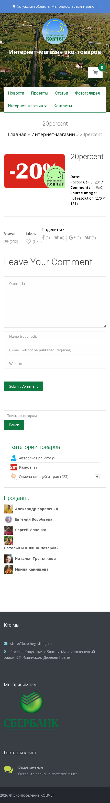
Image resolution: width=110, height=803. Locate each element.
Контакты (62, 106)
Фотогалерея (87, 93)
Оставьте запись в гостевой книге (48, 773)
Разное (25, 467)
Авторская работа (35, 458)
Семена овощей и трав (39, 476)
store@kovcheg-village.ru (31, 643)
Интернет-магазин (25, 106)
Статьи (61, 93)
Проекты (39, 93)
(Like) (37, 241)
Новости (16, 93)
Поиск (14, 425)
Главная (17, 134)
